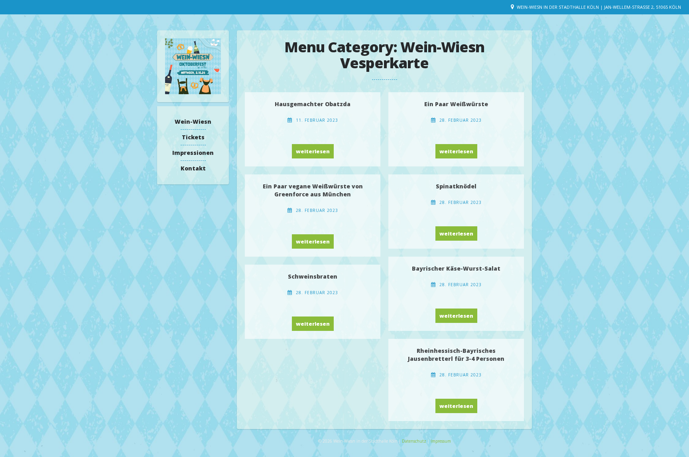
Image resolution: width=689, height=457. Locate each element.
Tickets (193, 137)
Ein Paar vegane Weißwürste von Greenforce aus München (313, 190)
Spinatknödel (456, 186)
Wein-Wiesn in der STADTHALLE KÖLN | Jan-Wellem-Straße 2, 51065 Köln (599, 7)
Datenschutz (414, 441)
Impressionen (193, 152)
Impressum (441, 441)
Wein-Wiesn (193, 121)
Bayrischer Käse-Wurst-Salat (456, 268)
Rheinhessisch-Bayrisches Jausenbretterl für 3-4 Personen (456, 354)
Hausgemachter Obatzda (312, 104)
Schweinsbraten (312, 276)
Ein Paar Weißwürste (456, 104)
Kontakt (193, 168)
